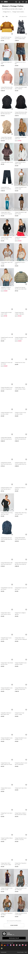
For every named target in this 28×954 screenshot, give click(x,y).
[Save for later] (12, 33)
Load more (14, 925)
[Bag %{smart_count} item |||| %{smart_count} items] (26, 1)
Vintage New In (7, 11)
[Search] (16, 1)
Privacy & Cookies (20, 952)
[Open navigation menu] (2, 1)
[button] (2, 945)
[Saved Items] (23, 1)
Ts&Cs (26, 952)
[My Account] (19, 1)
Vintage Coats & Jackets (18, 11)
